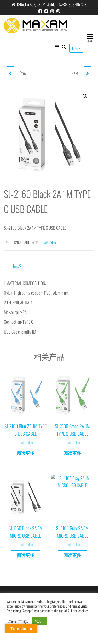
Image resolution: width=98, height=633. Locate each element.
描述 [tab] (17, 265)
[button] (85, 96)
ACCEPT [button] (39, 621)
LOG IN (76, 48)
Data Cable (49, 242)
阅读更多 (25, 452)
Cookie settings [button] (18, 621)
